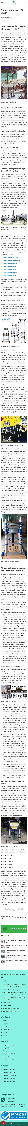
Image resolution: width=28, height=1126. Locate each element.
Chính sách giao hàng (9, 1081)
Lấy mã (5, 981)
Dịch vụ (5, 1027)
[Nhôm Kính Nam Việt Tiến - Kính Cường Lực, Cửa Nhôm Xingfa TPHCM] (14, 2)
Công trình (6, 1029)
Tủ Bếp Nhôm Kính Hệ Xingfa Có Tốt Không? (16, 946)
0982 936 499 (7, 1005)
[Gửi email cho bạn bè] (15, 909)
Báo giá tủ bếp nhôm (9, 1060)
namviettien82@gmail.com (11, 1008)
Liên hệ (5, 1035)
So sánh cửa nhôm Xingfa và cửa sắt (15, 941)
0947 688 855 (7, 1002)
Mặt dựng (5, 1051)
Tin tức (9, 8)
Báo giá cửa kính (8, 1057)
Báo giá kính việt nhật (20, 917)
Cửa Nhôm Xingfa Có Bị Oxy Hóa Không (15, 951)
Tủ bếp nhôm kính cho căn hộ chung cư (16, 961)
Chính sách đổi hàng (9, 1072)
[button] (2, 2)
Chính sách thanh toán (9, 1075)
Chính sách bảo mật (9, 1078)
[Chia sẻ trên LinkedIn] (21, 909)
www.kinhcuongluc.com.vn (11, 1011)
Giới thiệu (5, 1021)
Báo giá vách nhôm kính (10, 1054)
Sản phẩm (6, 1024)
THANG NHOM (4, 8)
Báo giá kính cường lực (9, 1045)
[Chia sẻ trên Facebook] (9, 909)
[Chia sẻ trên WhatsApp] (6, 909)
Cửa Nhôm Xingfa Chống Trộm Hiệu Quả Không (16, 956)
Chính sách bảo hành (9, 1069)
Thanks (10, 17)
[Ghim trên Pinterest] (18, 909)
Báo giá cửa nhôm (8, 1048)
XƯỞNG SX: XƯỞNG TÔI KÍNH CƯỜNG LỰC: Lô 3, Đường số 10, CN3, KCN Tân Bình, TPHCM (14, 997)
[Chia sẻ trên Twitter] (12, 909)
